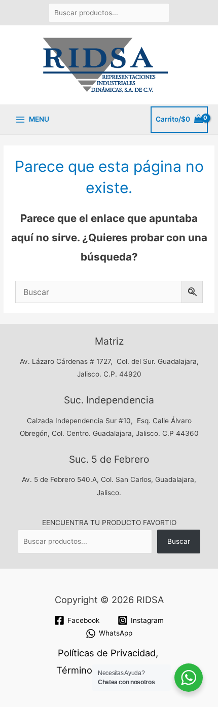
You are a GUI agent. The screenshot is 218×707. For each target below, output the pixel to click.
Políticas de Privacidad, (108, 652)
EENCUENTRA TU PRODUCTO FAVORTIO (109, 522)
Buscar (178, 541)
